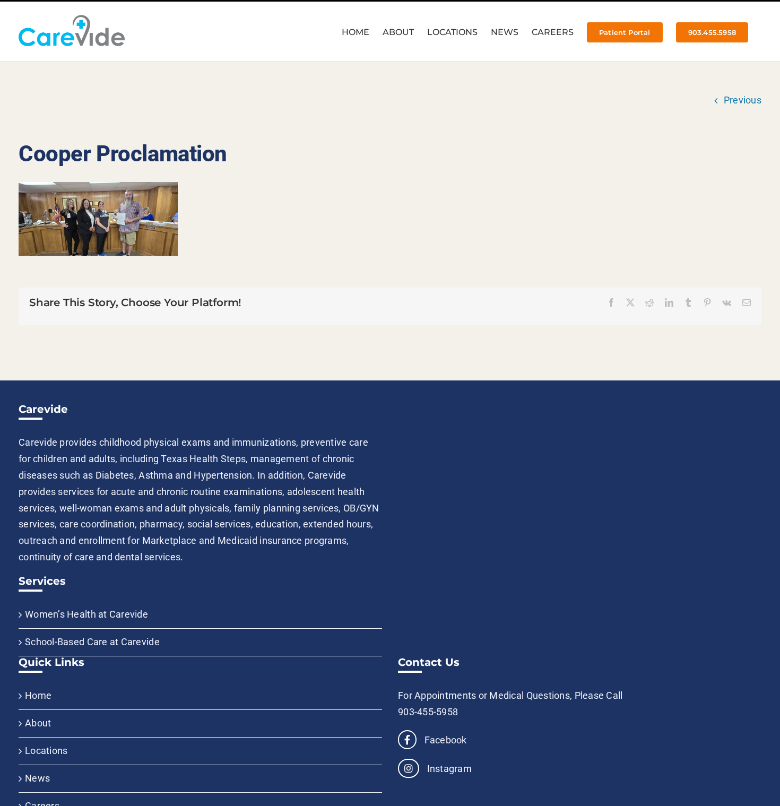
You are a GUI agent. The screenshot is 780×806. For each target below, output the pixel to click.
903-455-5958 (428, 711)
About (38, 723)
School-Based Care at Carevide (92, 641)
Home (38, 695)
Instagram (448, 768)
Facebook (444, 740)
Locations (46, 750)
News (37, 778)
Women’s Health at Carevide (86, 614)
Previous (742, 100)
